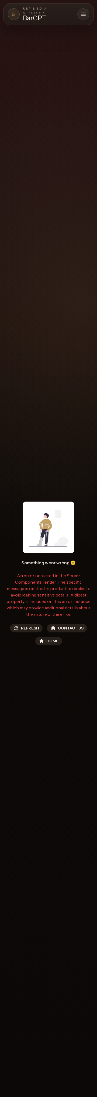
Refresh (30, 628)
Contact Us (71, 628)
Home (52, 641)
